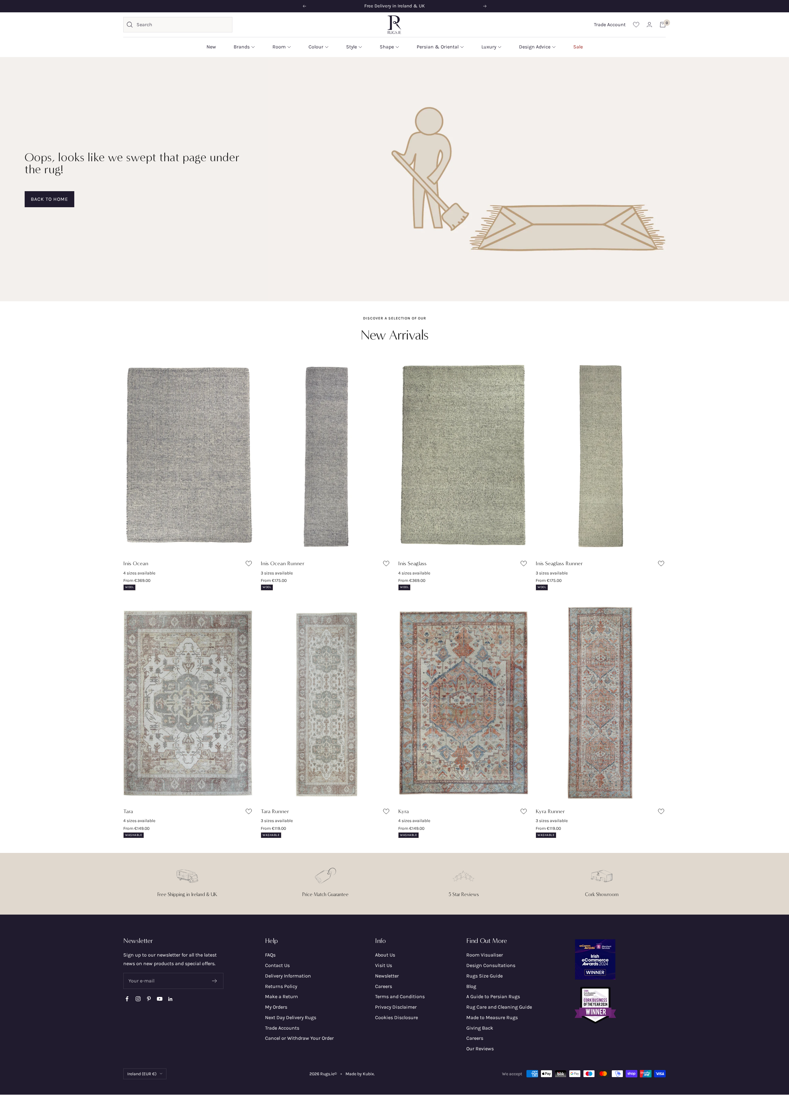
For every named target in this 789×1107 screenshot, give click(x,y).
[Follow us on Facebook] (127, 999)
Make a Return (281, 996)
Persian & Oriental (438, 47)
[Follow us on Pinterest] (149, 999)
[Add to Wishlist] (249, 565)
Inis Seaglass (412, 563)
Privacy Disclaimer (396, 1007)
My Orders (276, 1007)
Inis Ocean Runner (283, 563)
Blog (471, 986)
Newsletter (387, 976)
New (211, 47)
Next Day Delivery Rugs (290, 1017)
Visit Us (383, 965)
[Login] (649, 24)
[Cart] (663, 24)
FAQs (270, 955)
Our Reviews (480, 1048)
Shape (387, 47)
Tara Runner (275, 811)
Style (351, 47)
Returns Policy (281, 986)
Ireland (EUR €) (142, 1073)
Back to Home (49, 199)
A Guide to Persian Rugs (493, 996)
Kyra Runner (550, 811)
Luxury (488, 47)
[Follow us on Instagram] (138, 999)
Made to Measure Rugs (492, 1017)
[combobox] (183, 24)
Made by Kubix (359, 1073)
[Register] (214, 981)
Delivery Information (288, 976)
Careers (383, 986)
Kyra (403, 811)
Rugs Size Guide (484, 976)
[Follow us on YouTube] (159, 999)
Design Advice (534, 47)
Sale (578, 47)
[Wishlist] (636, 24)
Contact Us (277, 965)
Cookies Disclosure (396, 1017)
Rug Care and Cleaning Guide (499, 1007)
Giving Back (479, 1028)
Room (279, 47)
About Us (385, 955)
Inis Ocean (135, 563)
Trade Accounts (282, 1028)
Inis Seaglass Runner (559, 563)
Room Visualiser (484, 955)
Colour (316, 47)
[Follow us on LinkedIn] (170, 999)
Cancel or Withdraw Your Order (299, 1038)
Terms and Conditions (400, 996)
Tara (128, 811)
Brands (242, 47)
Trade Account (610, 24)
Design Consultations (490, 965)
